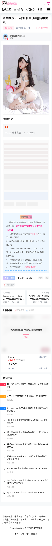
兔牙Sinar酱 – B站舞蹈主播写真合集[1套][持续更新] (39, 299)
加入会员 (18, 9)
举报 (40, 368)
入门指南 (30, 9)
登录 (26, 337)
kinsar (11, 357)
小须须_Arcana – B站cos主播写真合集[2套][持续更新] (13, 299)
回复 (46, 368)
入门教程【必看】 (30, 267)
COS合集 (8, 28)
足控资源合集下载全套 (33, 528)
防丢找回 (6, 9)
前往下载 (44, 28)
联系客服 (34, 233)
